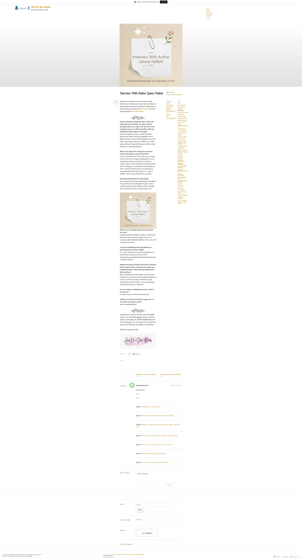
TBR (167, 116)
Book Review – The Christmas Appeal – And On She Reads (156, 444)
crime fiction (182, 141)
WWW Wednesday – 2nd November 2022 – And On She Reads (157, 415)
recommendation (171, 112)
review (168, 114)
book (167, 103)
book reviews (182, 133)
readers (180, 156)
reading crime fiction (182, 167)
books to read (182, 137)
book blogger (182, 116)
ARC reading (181, 105)
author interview (181, 110)
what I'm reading (180, 197)
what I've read (182, 195)
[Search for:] (155, 505)
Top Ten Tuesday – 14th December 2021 (170, 375)
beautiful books (183, 112)
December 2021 (182, 146)
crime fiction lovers (182, 143)
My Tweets (139, 519)
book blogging (182, 120)
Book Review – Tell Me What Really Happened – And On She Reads (159, 435)
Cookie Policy (29, 556)
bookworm (181, 139)
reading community (181, 164)
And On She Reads (40, 7)
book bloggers (182, 118)
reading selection (181, 175)
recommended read (182, 178)
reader (180, 154)
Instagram (209, 13)
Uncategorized (170, 118)
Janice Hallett (182, 150)
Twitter (208, 16)
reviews (180, 188)
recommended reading (182, 181)
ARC (179, 103)
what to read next (182, 203)
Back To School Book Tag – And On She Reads (153, 453)
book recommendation (183, 126)
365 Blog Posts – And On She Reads (150, 407)
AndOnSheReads (177, 94)
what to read (182, 200)
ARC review (181, 107)
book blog (181, 114)
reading (168, 109)
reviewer (181, 186)
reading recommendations (183, 171)
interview (169, 107)
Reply (137, 398)
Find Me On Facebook (126, 544)
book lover (181, 122)
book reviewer (182, 131)
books (180, 135)
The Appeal (145, 109)
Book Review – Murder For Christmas (146, 375)
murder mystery (183, 152)
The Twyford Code (137, 111)
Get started (163, 2)
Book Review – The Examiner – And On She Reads (154, 462)
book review (170, 105)
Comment (168, 485)
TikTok (208, 18)
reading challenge (181, 160)
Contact (208, 11)
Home (207, 9)
